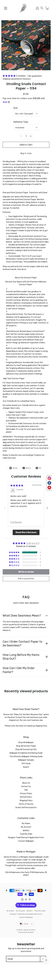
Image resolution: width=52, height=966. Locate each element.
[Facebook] (26, 899)
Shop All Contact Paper (26, 746)
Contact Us (26, 786)
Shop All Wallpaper (26, 742)
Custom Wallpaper (26, 841)
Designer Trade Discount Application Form (26, 837)
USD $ (26, 924)
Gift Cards (26, 763)
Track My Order (26, 834)
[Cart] (47, 8)
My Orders (26, 823)
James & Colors (29, 930)
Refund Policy (26, 797)
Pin (40, 468)
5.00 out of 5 (33, 543)
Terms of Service (26, 804)
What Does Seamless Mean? (22, 615)
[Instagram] (22, 899)
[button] (42, 8)
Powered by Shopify (26, 932)
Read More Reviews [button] (26, 532)
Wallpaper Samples (26, 760)
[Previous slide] (5, 508)
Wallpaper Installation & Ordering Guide (26, 753)
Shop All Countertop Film (26, 749)
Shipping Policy (26, 800)
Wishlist (26, 830)
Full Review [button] (16, 522)
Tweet (15, 468)
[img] (16, 485)
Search (26, 767)
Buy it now (26, 153)
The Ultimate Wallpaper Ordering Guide (26, 756)
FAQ (26, 790)
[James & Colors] (26, 8)
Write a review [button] (26, 571)
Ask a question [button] (26, 578)
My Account (26, 827)
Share (28, 468)
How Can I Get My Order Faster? (19, 670)
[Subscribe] (43, 959)
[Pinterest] (30, 899)
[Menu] (6, 8)
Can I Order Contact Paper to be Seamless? (22, 643)
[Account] (37, 8)
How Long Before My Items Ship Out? (21, 657)
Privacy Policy (26, 793)
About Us (26, 783)
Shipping (6, 79)
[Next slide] (47, 508)
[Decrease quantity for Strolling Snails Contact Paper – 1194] (21, 136)
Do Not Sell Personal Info (26, 807)
